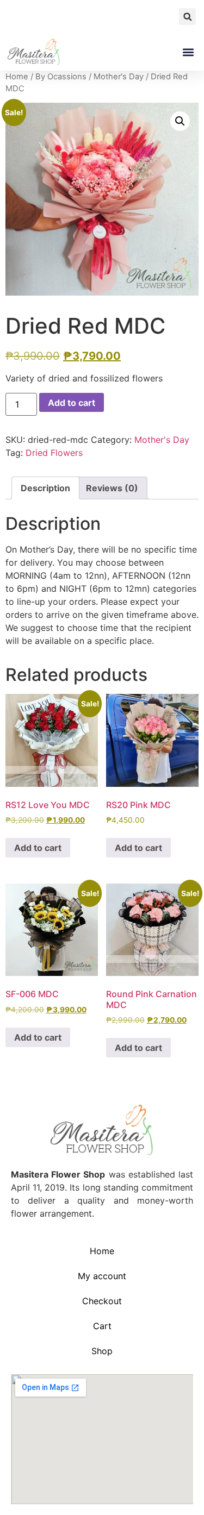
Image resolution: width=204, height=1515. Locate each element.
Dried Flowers (54, 452)
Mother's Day (119, 77)
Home (16, 77)
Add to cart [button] (37, 847)
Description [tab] (45, 488)
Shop (102, 1350)
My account (102, 1275)
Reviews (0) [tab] (112, 488)
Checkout (102, 1300)
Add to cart (71, 402)
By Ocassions (60, 77)
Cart (102, 1325)
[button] (187, 16)
